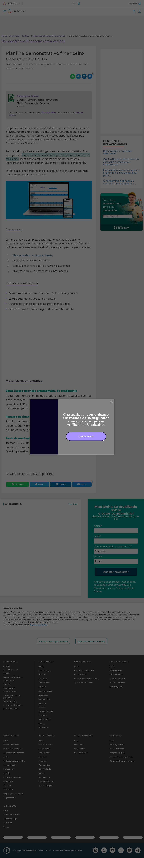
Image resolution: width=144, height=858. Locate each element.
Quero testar (86, 436)
